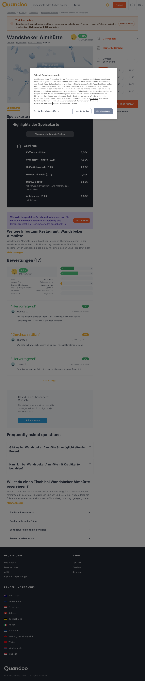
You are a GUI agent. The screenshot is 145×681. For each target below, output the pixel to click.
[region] (73, 93)
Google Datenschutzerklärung (65, 103)
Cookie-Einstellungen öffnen (46, 111)
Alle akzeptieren (103, 111)
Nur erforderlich (82, 111)
